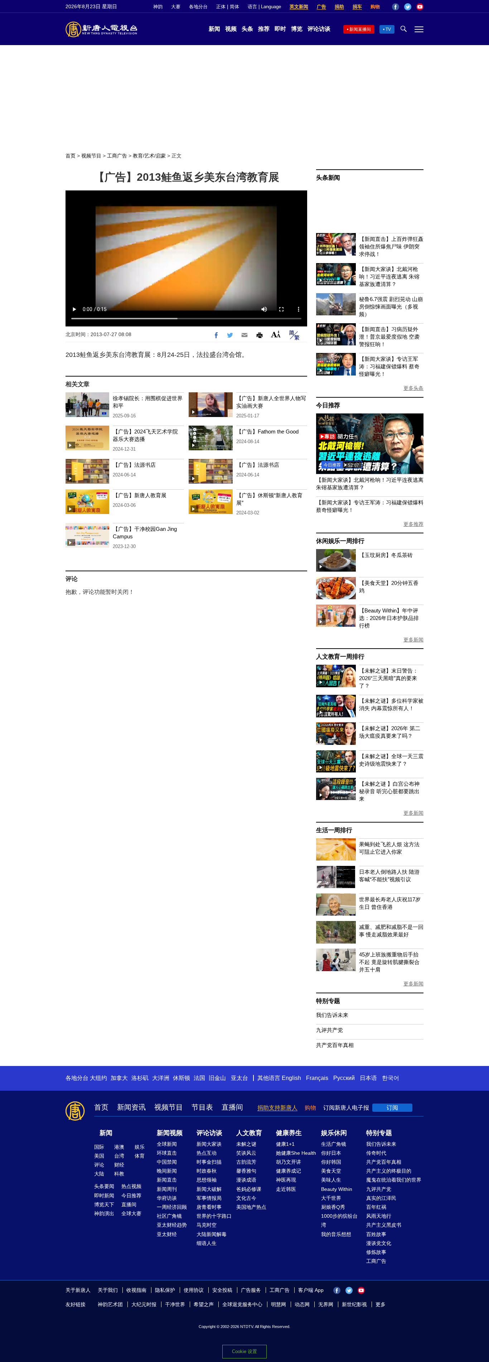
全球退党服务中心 (242, 1304)
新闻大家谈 (209, 1144)
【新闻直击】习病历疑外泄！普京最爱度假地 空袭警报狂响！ (389, 336)
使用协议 (194, 1290)
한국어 (390, 1078)
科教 (119, 1174)
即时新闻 (104, 1195)
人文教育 (249, 1132)
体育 (140, 1156)
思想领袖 (207, 1180)
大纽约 (98, 1078)
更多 (381, 1304)
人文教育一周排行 (340, 656)
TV (388, 29)
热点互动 (207, 1153)
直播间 (232, 1107)
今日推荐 (328, 405)
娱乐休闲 (334, 1132)
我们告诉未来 (332, 1015)
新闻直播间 (360, 29)
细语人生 (207, 1243)
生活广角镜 (333, 1144)
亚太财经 (167, 1234)
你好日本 (331, 1153)
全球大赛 (131, 1213)
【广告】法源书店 (134, 465)
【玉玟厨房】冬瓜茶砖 (386, 555)
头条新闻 (328, 177)
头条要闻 (104, 1186)
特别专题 (328, 1001)
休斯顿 (181, 1078)
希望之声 (204, 1304)
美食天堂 (331, 1171)
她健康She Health (296, 1153)
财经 (119, 1165)
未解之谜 (246, 1144)
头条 (247, 29)
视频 (231, 29)
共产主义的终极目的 (388, 1171)
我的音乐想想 (336, 1234)
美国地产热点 (251, 1207)
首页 (71, 156)
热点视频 (131, 1186)
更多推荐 (413, 524)
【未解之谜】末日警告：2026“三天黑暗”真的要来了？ (388, 678)
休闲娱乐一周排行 (340, 541)
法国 (199, 1078)
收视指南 (136, 1290)
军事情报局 (209, 1198)
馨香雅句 (246, 1171)
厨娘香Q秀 (333, 1207)
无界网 (325, 1304)
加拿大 (119, 1078)
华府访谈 (167, 1198)
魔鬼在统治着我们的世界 (393, 1180)
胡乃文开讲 (288, 1162)
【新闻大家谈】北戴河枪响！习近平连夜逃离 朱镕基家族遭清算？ (389, 276)
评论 (99, 1165)
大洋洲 (160, 1078)
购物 (375, 6)
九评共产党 (329, 1030)
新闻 (214, 29)
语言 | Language (264, 6)
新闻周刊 (167, 1189)
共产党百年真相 (335, 1045)
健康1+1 (285, 1144)
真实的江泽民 (381, 1198)
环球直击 (167, 1153)
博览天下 (104, 1204)
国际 (99, 1147)
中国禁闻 (167, 1162)
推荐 (264, 29)
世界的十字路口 (214, 1216)
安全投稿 (222, 1290)
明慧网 (278, 1304)
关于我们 (108, 1290)
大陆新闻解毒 (212, 1234)
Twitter (407, 6)
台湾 (119, 1156)
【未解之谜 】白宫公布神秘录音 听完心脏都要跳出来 (389, 791)
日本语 (368, 1078)
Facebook (395, 6)
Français (317, 1078)
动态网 (302, 1304)
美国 (99, 1156)
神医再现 (286, 1180)
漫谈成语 (246, 1180)
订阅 (392, 1108)
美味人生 (331, 1180)
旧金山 (217, 1078)
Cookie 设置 (244, 1351)
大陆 (99, 1174)
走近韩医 (286, 1189)
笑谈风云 (246, 1153)
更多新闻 (413, 640)
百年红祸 (376, 1207)
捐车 (357, 6)
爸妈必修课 (248, 1189)
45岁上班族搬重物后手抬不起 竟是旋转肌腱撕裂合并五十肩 (389, 962)
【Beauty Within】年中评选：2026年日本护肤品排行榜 (389, 618)
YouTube (419, 6)
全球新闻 (167, 1144)
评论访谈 (319, 29)
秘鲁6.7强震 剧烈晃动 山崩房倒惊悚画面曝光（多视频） (391, 306)
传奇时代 (376, 1153)
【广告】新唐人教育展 (139, 495)
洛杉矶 (140, 1078)
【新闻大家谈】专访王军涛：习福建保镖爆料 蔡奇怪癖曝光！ (389, 366)
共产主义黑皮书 (383, 1225)
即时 (280, 29)
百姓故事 (376, 1234)
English (291, 1078)
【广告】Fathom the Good (267, 431)
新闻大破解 (209, 1189)
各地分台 (198, 6)
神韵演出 (104, 1213)
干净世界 (175, 1304)
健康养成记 (288, 1171)
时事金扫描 (209, 1162)
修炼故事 (376, 1252)
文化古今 (246, 1198)
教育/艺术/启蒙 (149, 156)
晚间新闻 (167, 1171)
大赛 (175, 6)
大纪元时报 (143, 1304)
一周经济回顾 (172, 1207)
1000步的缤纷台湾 (339, 1220)
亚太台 (239, 1078)
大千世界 (331, 1198)
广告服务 (251, 1290)
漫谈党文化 (378, 1243)
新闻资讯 (131, 1107)
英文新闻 (299, 6)
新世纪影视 (354, 1304)
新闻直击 (167, 1180)
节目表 (202, 1107)
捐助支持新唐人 (277, 1108)
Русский (344, 1078)
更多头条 (413, 388)
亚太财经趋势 (172, 1225)
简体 (234, 6)
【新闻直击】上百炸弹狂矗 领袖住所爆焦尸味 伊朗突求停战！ (391, 246)
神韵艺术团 (110, 1304)
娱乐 (140, 1147)
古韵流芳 (246, 1162)
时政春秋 (207, 1171)
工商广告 (117, 156)
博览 (296, 29)
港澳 (119, 1147)
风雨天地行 (378, 1216)
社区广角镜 (169, 1216)
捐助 (339, 6)
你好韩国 (331, 1162)
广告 (321, 6)
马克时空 (207, 1225)
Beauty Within (336, 1189)
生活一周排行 (334, 830)
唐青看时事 (209, 1207)
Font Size (276, 334)
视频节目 (91, 156)
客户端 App (311, 1290)
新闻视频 (170, 1132)
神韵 (158, 6)
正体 (221, 6)
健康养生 (289, 1132)
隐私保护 (165, 1290)
